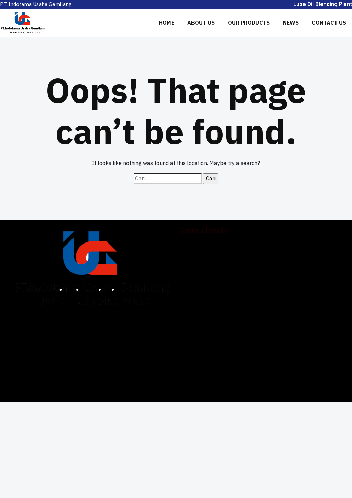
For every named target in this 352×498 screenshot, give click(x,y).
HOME (166, 22)
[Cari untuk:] (168, 178)
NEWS (291, 22)
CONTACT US (329, 22)
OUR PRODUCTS (249, 22)
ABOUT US (201, 22)
